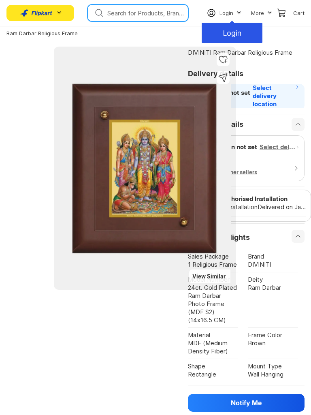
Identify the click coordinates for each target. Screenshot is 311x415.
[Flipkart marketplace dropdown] (36, 13)
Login (232, 33)
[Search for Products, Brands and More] (98, 13)
